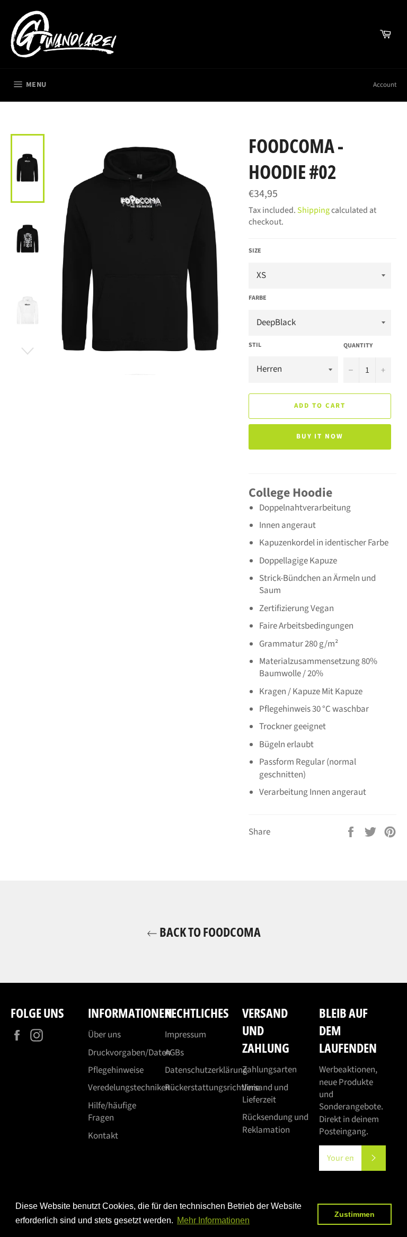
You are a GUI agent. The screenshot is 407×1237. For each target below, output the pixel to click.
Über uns (104, 1034)
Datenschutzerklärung (206, 1070)
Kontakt (103, 1136)
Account (384, 84)
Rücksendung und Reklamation (275, 1123)
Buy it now (320, 436)
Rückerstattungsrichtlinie (212, 1087)
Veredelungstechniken (129, 1087)
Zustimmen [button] (354, 1214)
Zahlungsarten (269, 1069)
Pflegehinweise (116, 1070)
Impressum (185, 1034)
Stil (255, 345)
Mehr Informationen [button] (213, 1220)
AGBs (174, 1052)
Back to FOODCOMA (209, 931)
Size (255, 251)
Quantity (358, 346)
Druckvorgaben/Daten (129, 1052)
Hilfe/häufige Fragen (112, 1111)
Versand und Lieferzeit (265, 1093)
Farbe (258, 298)
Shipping (313, 210)
